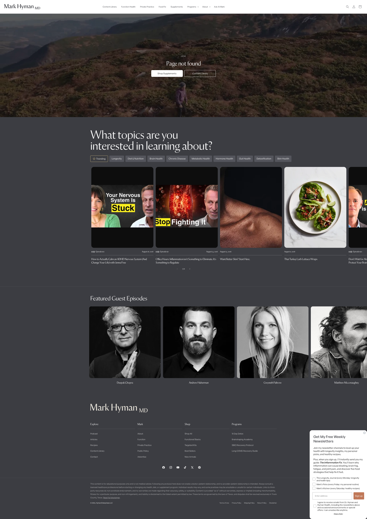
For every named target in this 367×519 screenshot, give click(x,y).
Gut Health (245, 158)
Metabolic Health (201, 158)
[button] (192, 7)
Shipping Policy (249, 503)
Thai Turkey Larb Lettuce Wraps (300, 259)
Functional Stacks (193, 439)
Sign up (359, 495)
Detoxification (264, 158)
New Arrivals (190, 457)
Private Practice (144, 445)
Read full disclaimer (111, 497)
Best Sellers (190, 451)
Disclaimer (273, 503)
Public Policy (143, 451)
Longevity (117, 158)
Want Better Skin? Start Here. (235, 259)
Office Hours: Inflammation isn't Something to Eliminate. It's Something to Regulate (186, 260)
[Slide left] (177, 269)
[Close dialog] (364, 432)
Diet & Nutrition (136, 158)
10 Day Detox (237, 433)
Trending (101, 158)
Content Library (200, 73)
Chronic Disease (177, 158)
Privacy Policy (236, 503)
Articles (93, 439)
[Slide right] (190, 269)
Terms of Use (224, 503)
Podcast (94, 433)
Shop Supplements (167, 73)
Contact (94, 457)
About (140, 433)
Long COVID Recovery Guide (245, 451)
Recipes (94, 445)
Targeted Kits (191, 445)
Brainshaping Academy (242, 439)
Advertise (141, 457)
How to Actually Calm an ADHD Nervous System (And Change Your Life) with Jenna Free (119, 260)
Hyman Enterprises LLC (104, 503)
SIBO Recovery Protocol (242, 445)
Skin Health (283, 158)
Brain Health (156, 158)
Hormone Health (224, 158)
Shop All (188, 433)
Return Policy (261, 503)
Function (141, 439)
